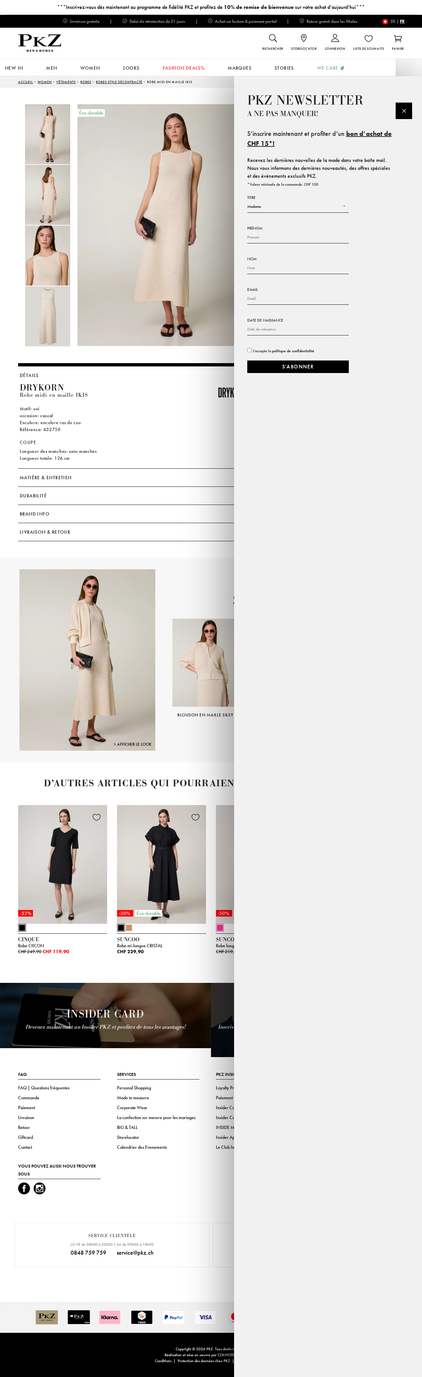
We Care (328, 68)
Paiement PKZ (228, 1098)
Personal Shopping (134, 1088)
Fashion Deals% (184, 68)
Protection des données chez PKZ (204, 1360)
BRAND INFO (34, 514)
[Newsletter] (404, 111)
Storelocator (128, 1137)
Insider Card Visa (231, 1108)
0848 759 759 (88, 1252)
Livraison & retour (45, 532)
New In (14, 68)
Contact (25, 1147)
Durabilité (33, 496)
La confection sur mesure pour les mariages (156, 1117)
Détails (29, 375)
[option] (54, 134)
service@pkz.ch (135, 1252)
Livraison (26, 1117)
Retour (24, 1127)
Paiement (26, 1108)
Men (51, 68)
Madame (254, 206)
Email (252, 289)
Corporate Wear (132, 1108)
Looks (131, 68)
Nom (251, 259)
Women (90, 68)
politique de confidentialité (293, 351)
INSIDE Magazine (232, 1127)
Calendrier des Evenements (142, 1147)
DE (393, 21)
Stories (284, 68)
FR (402, 21)
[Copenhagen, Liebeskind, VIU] (87, 659)
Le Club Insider (229, 1147)
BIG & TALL (127, 1127)
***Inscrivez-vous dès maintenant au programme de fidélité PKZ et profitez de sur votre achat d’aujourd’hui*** (211, 7)
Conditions (163, 1360)
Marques (240, 68)
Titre (251, 197)
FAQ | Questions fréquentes (44, 1088)
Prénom (254, 228)
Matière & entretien (46, 478)
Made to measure (133, 1098)
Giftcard (25, 1137)
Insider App (226, 1137)
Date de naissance (265, 320)
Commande (28, 1098)
